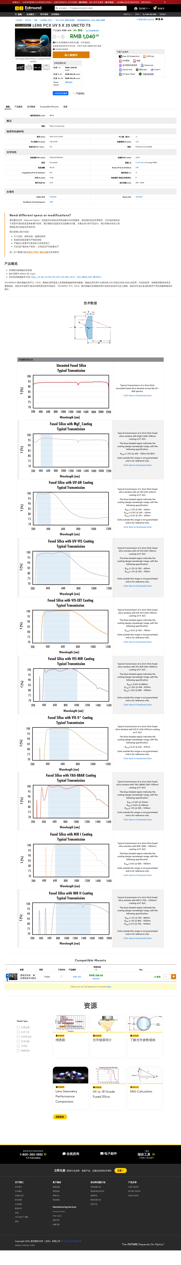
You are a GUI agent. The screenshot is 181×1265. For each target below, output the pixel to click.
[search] (91, 8)
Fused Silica (140, 162)
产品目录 (133, 1187)
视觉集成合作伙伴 (97, 1191)
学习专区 (44, 14)
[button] (151, 14)
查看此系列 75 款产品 (146, 19)
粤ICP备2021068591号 (71, 1241)
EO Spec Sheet (128, 74)
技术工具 (25, 1032)
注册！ (120, 1170)
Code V (157, 69)
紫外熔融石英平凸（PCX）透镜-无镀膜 (91, 20)
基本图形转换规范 (129, 65)
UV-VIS (48, 276)
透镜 (35, 20)
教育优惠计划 (95, 1200)
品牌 (16, 1221)
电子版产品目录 (134, 1191)
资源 (65, 106)
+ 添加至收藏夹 (60, 93)
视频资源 (25, 1050)
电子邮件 (110, 1153)
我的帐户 (143, 9)
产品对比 (80, 93)
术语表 (24, 1045)
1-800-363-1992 (150, 14)
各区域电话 (36, 1157)
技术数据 (31, 106)
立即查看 (70, 1047)
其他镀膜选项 (93, 30)
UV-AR (40, 276)
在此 (44, 252)
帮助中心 (56, 1195)
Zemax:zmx (127, 69)
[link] (160, 6)
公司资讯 (55, 14)
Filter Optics (57, 1216)
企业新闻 (18, 1204)
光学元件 (28, 20)
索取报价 (69, 82)
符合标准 (53, 197)
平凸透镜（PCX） (46, 20)
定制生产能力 (33, 252)
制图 (138, 60)
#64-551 (77, 976)
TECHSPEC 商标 (21, 1217)
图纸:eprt (143, 69)
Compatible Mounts (49, 106)
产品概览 (19, 106)
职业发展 (18, 1200)
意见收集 (56, 1200)
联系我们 (163, 14)
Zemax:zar (148, 65)
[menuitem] (21, 14)
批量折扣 (93, 1195)
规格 (8, 106)
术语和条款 (25, 1245)
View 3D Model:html (130, 56)
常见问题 (25, 1041)
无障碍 (32, 1245)
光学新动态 (26, 1036)
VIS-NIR (65, 276)
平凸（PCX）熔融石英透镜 (65, 20)
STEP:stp (150, 56)
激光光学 (56, 1220)
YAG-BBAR (82, 276)
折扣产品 (93, 1204)
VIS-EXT (56, 276)
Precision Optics (59, 1211)
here (109, 986)
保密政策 (18, 1245)
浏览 (51, 202)
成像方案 (56, 1224)
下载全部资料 (148, 74)
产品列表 (19, 20)
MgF (33, 276)
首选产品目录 (133, 1195)
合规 (16, 1213)
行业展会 (18, 1191)
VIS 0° (72, 276)
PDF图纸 (126, 60)
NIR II (98, 276)
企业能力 (31, 14)
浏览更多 (60, 1116)
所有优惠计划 (95, 1187)
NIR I (90, 276)
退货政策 (56, 1191)
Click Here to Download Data (137, 395)
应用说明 (25, 1027)
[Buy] (173, 976)
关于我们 (18, 1187)
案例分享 (18, 1208)
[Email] (156, 19)
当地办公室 (19, 1195)
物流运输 (56, 1187)
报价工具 (144, 1154)
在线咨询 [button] (73, 1154)
